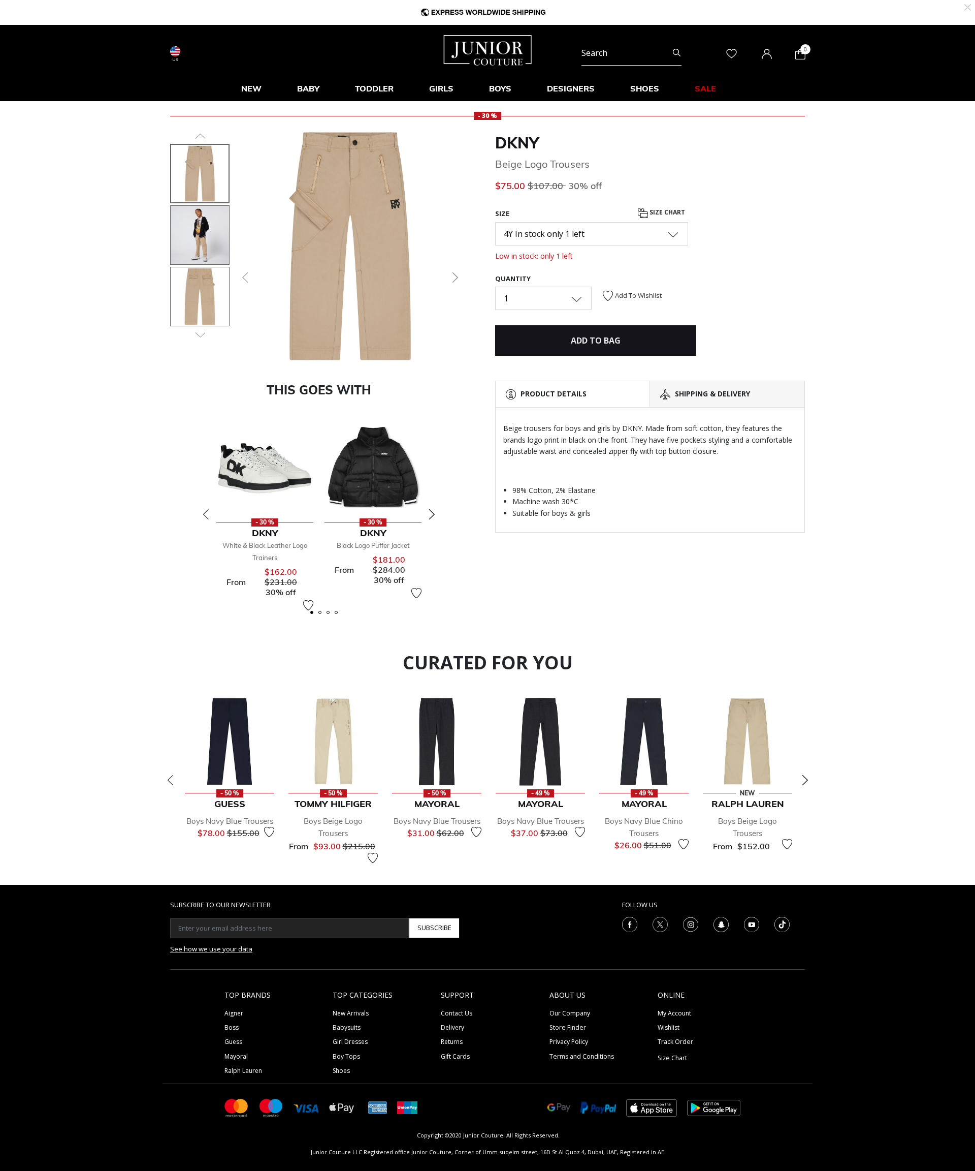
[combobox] (631, 53)
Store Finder (567, 1027)
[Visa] (306, 1107)
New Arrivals (351, 1013)
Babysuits (347, 1027)
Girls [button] (441, 88)
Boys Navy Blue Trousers (229, 821)
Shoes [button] (644, 88)
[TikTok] (782, 923)
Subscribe (434, 927)
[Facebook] (629, 923)
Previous (205, 514)
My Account (674, 1013)
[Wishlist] (308, 605)
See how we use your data (211, 948)
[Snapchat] (721, 923)
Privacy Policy (568, 1041)
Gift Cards (455, 1056)
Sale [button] (705, 88)
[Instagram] (690, 923)
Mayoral (236, 1056)
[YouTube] (751, 923)
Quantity (513, 278)
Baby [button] (308, 88)
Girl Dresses (350, 1041)
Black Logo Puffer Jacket (373, 545)
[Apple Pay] (341, 1107)
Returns (452, 1041)
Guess (233, 1041)
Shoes (341, 1070)
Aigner (233, 1013)
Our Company (569, 1013)
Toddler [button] (374, 88)
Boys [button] (500, 88)
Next (431, 514)
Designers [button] (571, 88)
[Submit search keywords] (676, 53)
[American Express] (377, 1107)
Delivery (452, 1027)
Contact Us (456, 1013)
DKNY (517, 142)
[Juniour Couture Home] (488, 49)
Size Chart (666, 212)
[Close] (967, 6)
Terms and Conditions (581, 1056)
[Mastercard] (236, 1107)
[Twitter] (660, 923)
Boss (231, 1027)
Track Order (675, 1041)
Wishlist (668, 1027)
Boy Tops (346, 1056)
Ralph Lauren (243, 1070)
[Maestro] (271, 1107)
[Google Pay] (558, 1107)
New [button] (251, 88)
